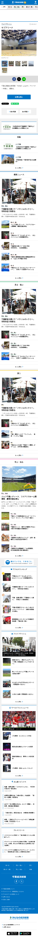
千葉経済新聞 (17, 2)
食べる (10, 7)
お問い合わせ (6, 897)
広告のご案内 (6, 899)
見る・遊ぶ (17, 7)
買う (23, 7)
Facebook (16, 881)
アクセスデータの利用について (11, 894)
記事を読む (19, 97)
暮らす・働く (29, 7)
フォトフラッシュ (6, 24)
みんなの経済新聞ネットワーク (19, 918)
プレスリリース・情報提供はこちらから (13, 891)
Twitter (22, 881)
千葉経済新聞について (9, 889)
